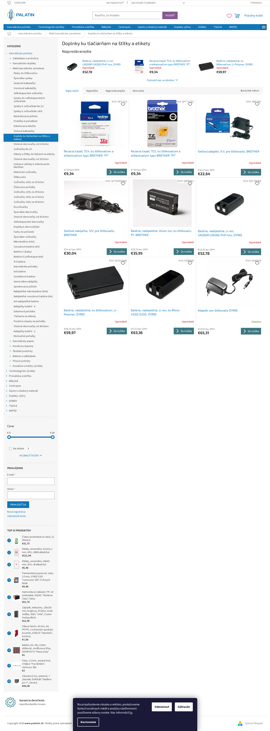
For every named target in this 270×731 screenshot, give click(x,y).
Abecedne (138, 91)
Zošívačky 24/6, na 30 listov (29, 192)
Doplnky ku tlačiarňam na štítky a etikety (32, 137)
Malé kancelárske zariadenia (28, 68)
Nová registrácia (16, 512)
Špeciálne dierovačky (26, 212)
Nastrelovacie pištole (25, 116)
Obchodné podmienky (143, 3)
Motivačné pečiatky (24, 336)
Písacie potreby (21, 361)
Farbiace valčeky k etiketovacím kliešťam (32, 165)
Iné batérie (20, 271)
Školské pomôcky (23, 351)
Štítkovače (20, 177)
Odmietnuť (162, 707)
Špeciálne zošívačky (25, 237)
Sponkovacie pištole (25, 287)
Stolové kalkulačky (24, 131)
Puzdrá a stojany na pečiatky (29, 321)
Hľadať (170, 15)
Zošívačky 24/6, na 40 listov (29, 202)
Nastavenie (88, 722)
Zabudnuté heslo (16, 516)
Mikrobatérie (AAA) (24, 242)
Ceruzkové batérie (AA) (27, 247)
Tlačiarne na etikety (25, 316)
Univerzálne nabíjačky (26, 281)
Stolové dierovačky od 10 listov (31, 144)
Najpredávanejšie (115, 91)
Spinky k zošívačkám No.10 (28, 106)
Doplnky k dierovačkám (27, 227)
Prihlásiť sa (18, 504)
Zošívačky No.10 (23, 149)
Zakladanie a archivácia (25, 58)
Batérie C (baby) (23, 252)
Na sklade (21, 448)
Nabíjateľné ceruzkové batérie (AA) (33, 296)
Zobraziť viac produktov (160, 80)
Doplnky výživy (17, 396)
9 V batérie (20, 262)
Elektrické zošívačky (25, 172)
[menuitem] (19, 27)
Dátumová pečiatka (24, 311)
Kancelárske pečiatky (26, 266)
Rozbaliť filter (29, 456)
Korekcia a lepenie (23, 346)
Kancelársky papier (23, 341)
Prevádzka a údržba (20, 376)
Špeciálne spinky (23, 78)
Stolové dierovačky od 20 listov (31, 159)
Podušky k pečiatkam (25, 121)
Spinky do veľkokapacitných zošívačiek (29, 99)
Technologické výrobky (22, 371)
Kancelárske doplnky (24, 63)
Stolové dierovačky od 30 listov (31, 217)
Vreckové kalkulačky (25, 88)
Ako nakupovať (115, 3)
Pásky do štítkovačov (25, 73)
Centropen (15, 386)
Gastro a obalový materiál (23, 391)
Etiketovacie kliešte (25, 126)
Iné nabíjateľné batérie (26, 301)
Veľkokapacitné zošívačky (28, 93)
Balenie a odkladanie (24, 356)
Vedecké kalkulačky (25, 83)
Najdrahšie (92, 91)
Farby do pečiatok (24, 232)
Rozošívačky (21, 207)
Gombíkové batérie (24, 276)
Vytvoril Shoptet (254, 723)
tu (131, 713)
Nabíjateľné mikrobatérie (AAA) (31, 291)
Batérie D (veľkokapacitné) (28, 257)
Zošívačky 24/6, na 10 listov (29, 197)
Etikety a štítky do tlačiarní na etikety (34, 154)
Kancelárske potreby (20, 53)
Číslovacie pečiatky (24, 187)
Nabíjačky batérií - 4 (24, 306)
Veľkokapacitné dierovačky (29, 222)
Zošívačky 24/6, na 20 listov (29, 182)
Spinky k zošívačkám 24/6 (28, 111)
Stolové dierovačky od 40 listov (31, 326)
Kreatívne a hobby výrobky (28, 366)
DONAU (13, 401)
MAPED (13, 411)
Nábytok (13, 381)
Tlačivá (13, 406)
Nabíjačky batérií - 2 (24, 331)
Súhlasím (184, 707)
